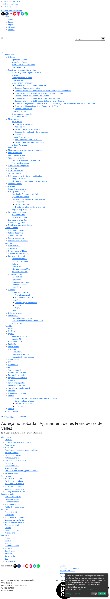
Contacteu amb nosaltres (11, 11)
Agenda (8, 543)
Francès (11, 30)
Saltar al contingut (10, 4)
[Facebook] (7, 13)
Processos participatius (14, 484)
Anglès (11, 24)
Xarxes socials (10, 556)
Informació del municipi (14, 522)
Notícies (23, 416)
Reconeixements (11, 473)
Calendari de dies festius (15, 520)
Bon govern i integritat (14, 486)
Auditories (9, 447)
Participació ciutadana (14, 481)
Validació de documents (14, 507)
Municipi (4, 509)
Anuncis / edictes (11, 452)
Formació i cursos (12, 546)
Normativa (9, 463)
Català (10, 19)
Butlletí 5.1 (9, 548)
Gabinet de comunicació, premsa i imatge (21, 471)
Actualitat (10, 417)
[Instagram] (19, 13)
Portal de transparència (14, 478)
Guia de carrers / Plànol (14, 517)
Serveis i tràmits (7, 494)
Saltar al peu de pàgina (12, 6)
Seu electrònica (11, 468)
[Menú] (2, 52)
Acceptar (102, 594)
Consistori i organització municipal (19, 442)
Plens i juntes (10, 445)
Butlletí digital (10, 551)
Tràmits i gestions (12, 502)
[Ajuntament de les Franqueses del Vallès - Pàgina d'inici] (15, 43)
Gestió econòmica (12, 465)
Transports (9, 515)
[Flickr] (11, 13)
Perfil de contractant (13, 455)
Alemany (11, 27)
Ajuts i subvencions (12, 458)
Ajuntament (6, 437)
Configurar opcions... (73, 594)
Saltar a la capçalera (11, 1)
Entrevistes (9, 553)
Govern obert (6, 476)
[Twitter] (3, 13)
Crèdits (63, 565)
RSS (6, 559)
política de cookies (86, 589)
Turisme (8, 527)
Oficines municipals (13, 496)
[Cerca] (103, 39)
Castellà (11, 22)
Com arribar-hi (11, 512)
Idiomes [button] (8, 17)
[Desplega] (16, 417)
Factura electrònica (12, 504)
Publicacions (10, 533)
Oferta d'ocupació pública (15, 460)
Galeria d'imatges (12, 530)
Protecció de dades (67, 571)
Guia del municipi (12, 525)
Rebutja (94, 594)
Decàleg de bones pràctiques (16, 491)
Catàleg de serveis (12, 499)
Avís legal (63, 573)
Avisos (7, 538)
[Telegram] (22, 13)
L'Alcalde (8, 440)
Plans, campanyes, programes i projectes (21, 450)
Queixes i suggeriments (14, 489)
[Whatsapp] (26, 13)
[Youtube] (15, 13)
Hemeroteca (10, 561)
